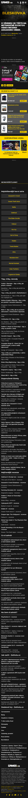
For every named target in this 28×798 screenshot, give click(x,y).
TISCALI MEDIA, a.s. (18, 791)
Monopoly (4, 724)
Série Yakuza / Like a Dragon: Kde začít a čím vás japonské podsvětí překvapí (12, 424)
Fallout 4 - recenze (7, 517)
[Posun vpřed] (24, 145)
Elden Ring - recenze (8, 500)
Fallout (14, 224)
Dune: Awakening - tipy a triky (11, 372)
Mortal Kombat (14, 263)
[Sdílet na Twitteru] (5, 85)
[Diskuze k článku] (14, 35)
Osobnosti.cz (14, 750)
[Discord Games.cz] (15, 795)
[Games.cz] (6, 2)
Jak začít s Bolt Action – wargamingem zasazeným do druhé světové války (13, 679)
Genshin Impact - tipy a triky (10, 336)
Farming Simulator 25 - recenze (11, 490)
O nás (11, 787)
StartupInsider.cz (16, 759)
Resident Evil (14, 257)
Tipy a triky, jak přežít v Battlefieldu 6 (13, 293)
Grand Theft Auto (14, 201)
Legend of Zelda (14, 274)
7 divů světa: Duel (7, 721)
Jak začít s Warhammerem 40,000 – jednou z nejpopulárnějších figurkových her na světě (13, 661)
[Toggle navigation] (25, 2)
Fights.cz (18, 754)
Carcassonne (5, 711)
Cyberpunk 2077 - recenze (10, 503)
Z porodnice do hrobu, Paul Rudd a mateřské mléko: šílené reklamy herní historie (14, 451)
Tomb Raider (14, 246)
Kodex (3, 787)
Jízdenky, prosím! (7, 733)
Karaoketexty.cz (6, 752)
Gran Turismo (14, 269)
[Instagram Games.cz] (12, 795)
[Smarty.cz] (14, 74)
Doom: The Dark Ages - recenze (12, 532)
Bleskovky (15, 33)
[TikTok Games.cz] (18, 795)
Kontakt (7, 787)
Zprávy (10, 745)
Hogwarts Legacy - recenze (10, 493)
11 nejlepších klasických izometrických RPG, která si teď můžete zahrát (11, 579)
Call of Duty (14, 235)
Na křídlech (5, 740)
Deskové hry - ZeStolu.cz (12, 707)
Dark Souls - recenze (8, 524)
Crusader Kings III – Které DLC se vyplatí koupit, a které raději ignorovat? (12, 345)
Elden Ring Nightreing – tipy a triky (13, 362)
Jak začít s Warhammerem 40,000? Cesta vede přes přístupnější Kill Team (13, 690)
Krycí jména (5, 736)
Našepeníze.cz (21, 757)
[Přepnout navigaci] (20, 2)
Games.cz (12, 748)
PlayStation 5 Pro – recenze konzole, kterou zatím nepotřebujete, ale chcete (13, 621)
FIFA (14, 252)
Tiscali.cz (4, 745)
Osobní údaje (19, 786)
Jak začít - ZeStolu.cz (10, 655)
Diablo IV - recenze (7, 509)
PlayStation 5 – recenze (9, 617)
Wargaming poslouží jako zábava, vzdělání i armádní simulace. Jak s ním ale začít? (12, 697)
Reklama (3, 786)
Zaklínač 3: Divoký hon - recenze (12, 477)
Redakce (8, 786)
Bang (3, 715)
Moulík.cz (11, 754)
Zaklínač (14, 212)
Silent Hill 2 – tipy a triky (9, 375)
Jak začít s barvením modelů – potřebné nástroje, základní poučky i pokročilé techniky (13, 668)
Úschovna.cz (17, 752)
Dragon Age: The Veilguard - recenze (13, 514)
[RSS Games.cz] (21, 795)
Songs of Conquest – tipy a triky (12, 350)
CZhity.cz (12, 757)
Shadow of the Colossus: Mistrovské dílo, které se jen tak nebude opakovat (13, 430)
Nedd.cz (4, 754)
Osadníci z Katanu (7, 718)
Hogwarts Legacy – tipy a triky (11, 369)
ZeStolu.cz (5, 750)
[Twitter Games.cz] (9, 795)
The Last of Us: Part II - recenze (11, 480)
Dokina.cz (4, 757)
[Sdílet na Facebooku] (2, 85)
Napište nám (11, 789)
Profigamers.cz (21, 748)
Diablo (14, 241)
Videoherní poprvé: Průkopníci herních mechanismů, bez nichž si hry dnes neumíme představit (14, 385)
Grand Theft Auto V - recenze (11, 511)
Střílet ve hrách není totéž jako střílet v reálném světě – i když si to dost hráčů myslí (13, 458)
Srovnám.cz (5, 759)
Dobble (3, 727)
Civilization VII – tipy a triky (10, 319)
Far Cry (14, 229)
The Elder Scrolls (14, 218)
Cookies (14, 786)
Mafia (14, 207)
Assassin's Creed (14, 196)
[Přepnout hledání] (18, 2)
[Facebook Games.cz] (7, 795)
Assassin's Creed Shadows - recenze (13, 482)
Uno (2, 730)
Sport (16, 745)
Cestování (4, 748)
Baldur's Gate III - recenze (10, 506)
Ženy (20, 745)
